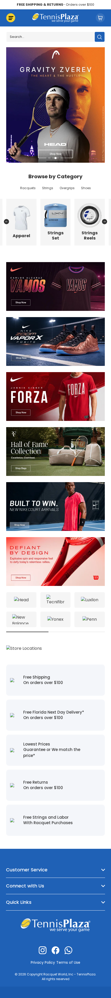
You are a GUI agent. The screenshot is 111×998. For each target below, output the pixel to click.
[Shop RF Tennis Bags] (55, 451)
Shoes (86, 188)
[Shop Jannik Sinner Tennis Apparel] (55, 396)
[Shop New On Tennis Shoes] (58, 105)
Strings (47, 188)
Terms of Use (68, 962)
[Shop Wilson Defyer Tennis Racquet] (55, 561)
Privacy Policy (43, 962)
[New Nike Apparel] (55, 506)
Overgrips (67, 188)
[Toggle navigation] (10, 17)
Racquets (28, 188)
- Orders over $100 (55, 4)
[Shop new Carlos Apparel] (55, 286)
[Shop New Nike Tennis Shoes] (55, 341)
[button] (47, 158)
